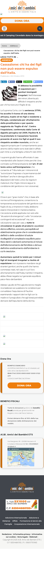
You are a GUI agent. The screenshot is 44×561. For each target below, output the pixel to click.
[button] (4, 28)
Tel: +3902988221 (32, 444)
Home (4, 46)
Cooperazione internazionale (27, 524)
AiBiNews (14, 46)
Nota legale (22, 537)
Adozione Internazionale (16, 518)
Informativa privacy (21, 534)
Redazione (7, 534)
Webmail (33, 537)
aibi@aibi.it (12, 446)
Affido (15, 521)
